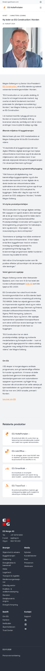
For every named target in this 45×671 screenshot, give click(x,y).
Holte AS (29, 284)
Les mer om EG (9, 399)
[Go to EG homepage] (6, 522)
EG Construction (10, 87)
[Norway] (40, 2)
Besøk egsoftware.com (11, 2)
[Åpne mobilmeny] (40, 7)
